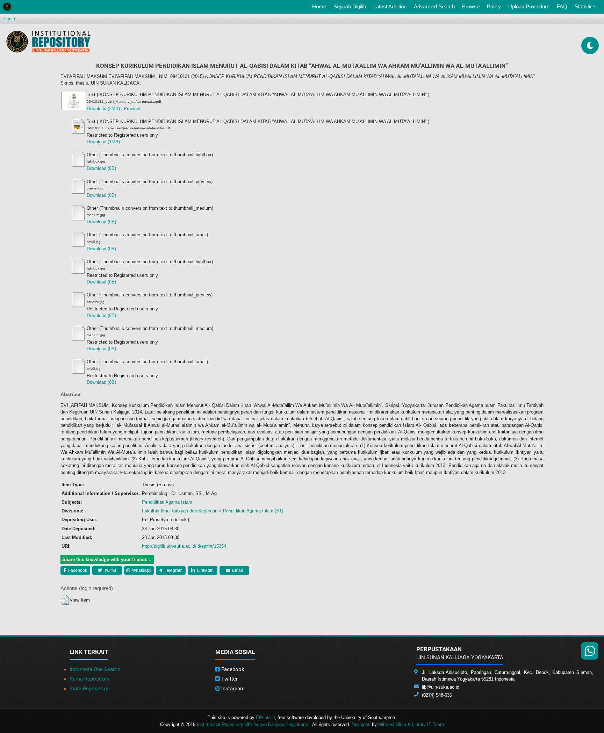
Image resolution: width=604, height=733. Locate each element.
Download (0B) (101, 168)
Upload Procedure (528, 6)
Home (320, 6)
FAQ (562, 6)
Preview (132, 108)
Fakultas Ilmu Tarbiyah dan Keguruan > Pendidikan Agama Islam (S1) (212, 510)
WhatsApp (141, 570)
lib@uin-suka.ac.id (440, 687)
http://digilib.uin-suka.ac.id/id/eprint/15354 (184, 546)
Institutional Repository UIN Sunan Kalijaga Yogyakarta (253, 724)
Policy (494, 6)
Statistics (585, 6)
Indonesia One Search (95, 669)
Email (237, 570)
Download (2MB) (103, 108)
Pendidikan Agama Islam (167, 502)
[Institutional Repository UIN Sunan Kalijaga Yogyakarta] (48, 41)
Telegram (173, 570)
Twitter (109, 570)
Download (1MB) (103, 141)
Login (9, 18)
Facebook (77, 570)
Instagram (232, 688)
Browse (471, 6)
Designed (361, 724)
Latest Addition (390, 6)
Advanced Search (434, 6)
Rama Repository (89, 679)
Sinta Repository (89, 688)
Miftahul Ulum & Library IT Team (411, 724)
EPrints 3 (265, 717)
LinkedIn (205, 570)
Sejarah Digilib (349, 6)
